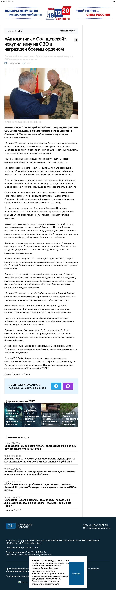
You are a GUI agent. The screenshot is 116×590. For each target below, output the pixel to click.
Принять (76, 573)
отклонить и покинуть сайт (45, 583)
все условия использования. (46, 578)
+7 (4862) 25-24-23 (36, 552)
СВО (20, 31)
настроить (49, 581)
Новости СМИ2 (12, 510)
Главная (11, 31)
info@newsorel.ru (44, 554)
